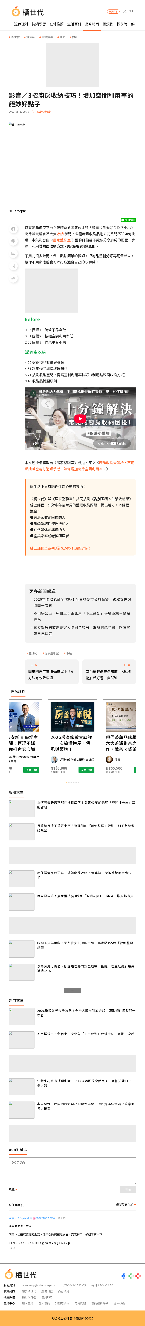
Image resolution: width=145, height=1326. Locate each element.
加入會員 (27, 1303)
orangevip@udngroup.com (39, 1285)
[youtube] (137, 1275)
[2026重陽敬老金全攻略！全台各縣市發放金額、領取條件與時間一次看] (21, 1016)
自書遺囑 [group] (47, 37)
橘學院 (122, 23)
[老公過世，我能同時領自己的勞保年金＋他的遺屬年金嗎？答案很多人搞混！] (21, 1110)
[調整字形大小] (13, 278)
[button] (131, 11)
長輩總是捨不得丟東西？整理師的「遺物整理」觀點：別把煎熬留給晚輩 (86, 827)
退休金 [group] (30, 37)
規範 (11, 1189)
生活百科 (74, 23)
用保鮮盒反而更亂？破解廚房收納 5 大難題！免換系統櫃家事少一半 (86, 875)
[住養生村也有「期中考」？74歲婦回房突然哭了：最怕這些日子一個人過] (21, 1087)
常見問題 (80, 1303)
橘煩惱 (108, 23)
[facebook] (123, 1275)
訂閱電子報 (62, 1303)
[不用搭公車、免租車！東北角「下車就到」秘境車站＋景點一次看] (21, 1040)
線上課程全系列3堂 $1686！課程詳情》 (61, 548)
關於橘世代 (29, 1291)
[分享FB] (13, 228)
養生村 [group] (15, 37)
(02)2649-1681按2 (74, 1285)
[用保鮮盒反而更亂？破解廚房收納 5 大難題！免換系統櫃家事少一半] (21, 878)
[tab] (66, 782)
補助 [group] (62, 37)
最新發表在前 (124, 1204)
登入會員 (44, 1303)
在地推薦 (57, 23)
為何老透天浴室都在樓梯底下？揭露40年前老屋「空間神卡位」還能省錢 (86, 804)
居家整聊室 (52, 653)
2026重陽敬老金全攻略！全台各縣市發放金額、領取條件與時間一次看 (86, 1012)
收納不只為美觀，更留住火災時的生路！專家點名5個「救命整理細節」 (85, 945)
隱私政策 (119, 1303)
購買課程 (113, 11)
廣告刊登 (47, 1291)
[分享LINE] (13, 241)
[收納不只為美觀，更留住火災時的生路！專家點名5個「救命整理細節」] (21, 949)
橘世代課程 (29, 1297)
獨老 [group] (75, 37)
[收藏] (13, 265)
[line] (130, 1275)
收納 (69, 653)
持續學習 (39, 23)
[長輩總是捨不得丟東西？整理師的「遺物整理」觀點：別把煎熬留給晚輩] (21, 831)
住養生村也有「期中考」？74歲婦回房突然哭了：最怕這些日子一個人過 (86, 1083)
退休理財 (21, 23)
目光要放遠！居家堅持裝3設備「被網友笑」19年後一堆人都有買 (85, 895)
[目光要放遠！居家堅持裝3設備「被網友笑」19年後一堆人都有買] (21, 902)
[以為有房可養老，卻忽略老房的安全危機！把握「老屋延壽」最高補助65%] (21, 972)
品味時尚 (92, 23)
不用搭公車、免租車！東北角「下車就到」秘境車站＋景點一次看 (86, 1033)
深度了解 (31, 770)
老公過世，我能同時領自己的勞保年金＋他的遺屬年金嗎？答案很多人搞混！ (86, 1106)
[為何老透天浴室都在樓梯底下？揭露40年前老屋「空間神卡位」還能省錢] (21, 808)
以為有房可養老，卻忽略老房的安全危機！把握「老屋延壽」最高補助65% (86, 968)
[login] (124, 11)
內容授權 (63, 1291)
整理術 (33, 653)
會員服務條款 (99, 1303)
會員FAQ (46, 1297)
